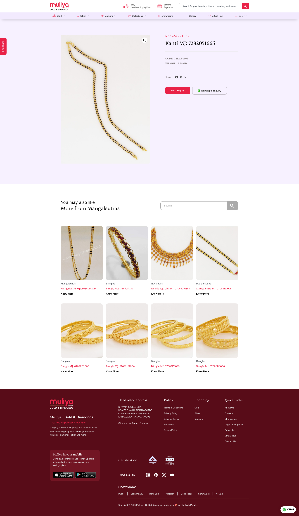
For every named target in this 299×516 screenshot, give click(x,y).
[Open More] (245, 16)
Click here (123, 423)
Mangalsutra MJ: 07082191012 (213, 288)
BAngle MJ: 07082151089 (165, 366)
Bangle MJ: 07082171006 (75, 366)
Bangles (110, 283)
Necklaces (157, 283)
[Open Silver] (88, 16)
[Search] (245, 6)
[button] (144, 40)
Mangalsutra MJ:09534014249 (78, 288)
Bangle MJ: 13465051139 (119, 288)
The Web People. (189, 505)
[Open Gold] (63, 16)
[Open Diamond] (115, 16)
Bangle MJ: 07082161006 (120, 366)
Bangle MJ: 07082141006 (210, 366)
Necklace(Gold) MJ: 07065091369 (170, 288)
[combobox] (210, 6)
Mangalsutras (177, 36)
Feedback (3, 46)
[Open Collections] (145, 16)
